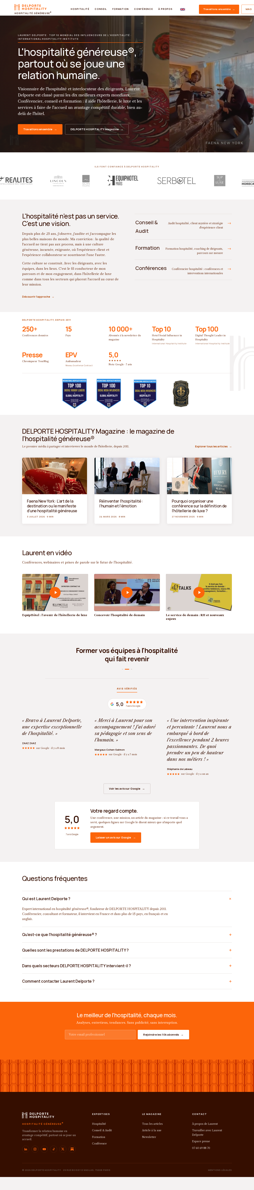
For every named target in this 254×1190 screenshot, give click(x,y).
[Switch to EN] (182, 9)
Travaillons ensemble (219, 9)
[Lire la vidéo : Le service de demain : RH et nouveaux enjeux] (199, 592)
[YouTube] (44, 1149)
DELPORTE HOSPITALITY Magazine (96, 129)
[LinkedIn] (25, 1149)
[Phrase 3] (130, 669)
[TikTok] (53, 1149)
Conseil (101, 9)
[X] (62, 1149)
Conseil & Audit (102, 1130)
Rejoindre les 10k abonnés (163, 1034)
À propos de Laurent (205, 1124)
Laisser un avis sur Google (116, 837)
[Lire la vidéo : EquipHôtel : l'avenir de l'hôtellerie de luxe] (55, 592)
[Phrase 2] (125, 669)
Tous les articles (152, 1124)
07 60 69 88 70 (201, 1148)
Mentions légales (220, 1170)
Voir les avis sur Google (127, 788)
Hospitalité (80, 9)
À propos (165, 9)
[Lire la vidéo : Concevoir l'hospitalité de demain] (127, 592)
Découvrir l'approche (38, 296)
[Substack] (72, 1149)
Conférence (143, 9)
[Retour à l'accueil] (38, 1116)
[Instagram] (34, 1149)
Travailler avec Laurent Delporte (207, 1132)
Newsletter (149, 1137)
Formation (120, 9)
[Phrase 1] (122, 669)
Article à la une (151, 1130)
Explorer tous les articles (213, 446)
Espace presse (201, 1141)
